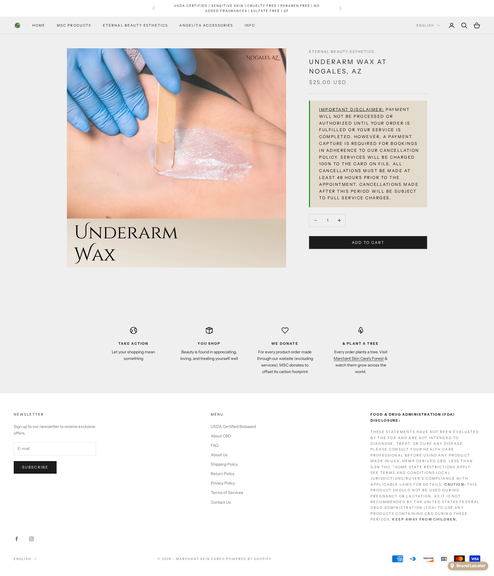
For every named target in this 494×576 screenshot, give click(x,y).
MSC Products (74, 25)
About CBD (221, 436)
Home (38, 25)
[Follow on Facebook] (16, 539)
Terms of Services (227, 492)
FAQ (214, 445)
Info (250, 25)
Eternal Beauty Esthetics (135, 25)
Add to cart (368, 242)
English (425, 25)
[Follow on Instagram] (31, 539)
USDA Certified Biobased (233, 426)
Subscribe (35, 467)
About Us (219, 454)
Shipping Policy (224, 464)
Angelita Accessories (206, 25)
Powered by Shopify (249, 559)
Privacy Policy (223, 483)
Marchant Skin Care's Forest (359, 358)
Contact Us (221, 502)
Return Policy (222, 473)
